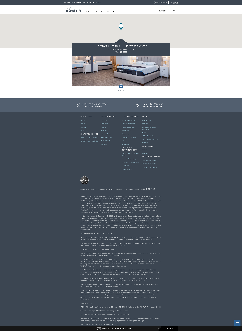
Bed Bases (104, 123)
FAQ (123, 141)
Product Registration (128, 127)
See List (159, 106)
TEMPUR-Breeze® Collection (89, 141)
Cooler (82, 120)
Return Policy (126, 130)
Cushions (104, 144)
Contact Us (125, 144)
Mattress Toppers (106, 134)
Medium (83, 127)
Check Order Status (128, 120)
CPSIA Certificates (148, 136)
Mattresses (104, 120)
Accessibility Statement (150, 139)
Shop (87, 11)
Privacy (111, 324)
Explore (98, 11)
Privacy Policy (128, 189)
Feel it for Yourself (153, 104)
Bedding (104, 130)
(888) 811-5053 (98, 106)
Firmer (82, 123)
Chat (86, 106)
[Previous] (69, 329)
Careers (144, 150)
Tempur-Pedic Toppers (149, 167)
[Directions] (121, 86)
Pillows (103, 127)
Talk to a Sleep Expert (96, 104)
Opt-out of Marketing (129, 159)
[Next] (158, 329)
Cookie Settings (127, 169)
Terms (118, 324)
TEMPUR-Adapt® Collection (89, 137)
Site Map (145, 143)
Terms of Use (139, 189)
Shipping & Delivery (128, 123)
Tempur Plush (105, 141)
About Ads (125, 166)
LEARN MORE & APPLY (92, 3)
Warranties (125, 134)
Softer (82, 130)
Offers (110, 11)
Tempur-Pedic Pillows (149, 160)
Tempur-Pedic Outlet (149, 164)
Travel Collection (106, 137)
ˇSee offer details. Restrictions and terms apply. (98, 233)
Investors (145, 153)
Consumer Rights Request (130, 162)
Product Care (146, 120)
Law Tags (145, 123)
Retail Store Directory (129, 137)
